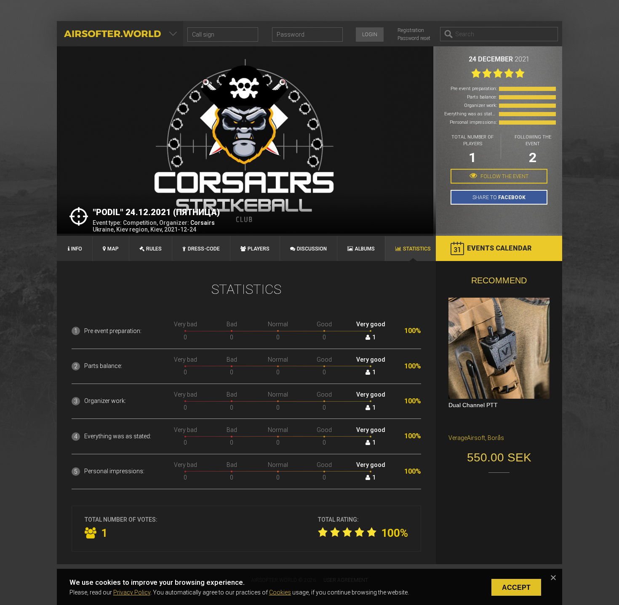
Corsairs (202, 222)
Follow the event (503, 176)
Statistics (417, 249)
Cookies (280, 592)
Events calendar (499, 248)
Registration (411, 30)
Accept (516, 587)
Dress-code (204, 249)
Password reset (414, 38)
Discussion (312, 249)
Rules (154, 249)
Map (113, 249)
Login (369, 34)
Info (76, 249)
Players (258, 249)
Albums (365, 249)
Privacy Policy (131, 592)
